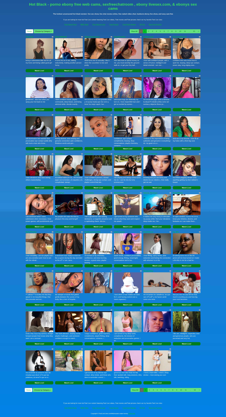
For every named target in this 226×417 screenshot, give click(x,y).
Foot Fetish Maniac (129, 24)
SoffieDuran (60, 76)
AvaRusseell (148, 37)
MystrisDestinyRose (122, 154)
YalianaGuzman (91, 349)
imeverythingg (178, 154)
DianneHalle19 (61, 37)
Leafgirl (117, 76)
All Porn (142, 24)
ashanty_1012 (31, 154)
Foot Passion (114, 24)
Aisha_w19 (89, 76)
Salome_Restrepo (150, 193)
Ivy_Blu (176, 232)
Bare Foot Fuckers (155, 24)
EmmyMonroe (31, 115)
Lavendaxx (89, 271)
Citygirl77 (118, 271)
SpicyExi (58, 349)
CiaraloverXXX (178, 115)
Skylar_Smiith (119, 310)
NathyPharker (31, 232)
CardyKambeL (178, 271)
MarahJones (178, 310)
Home (29, 31)
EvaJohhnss (148, 232)
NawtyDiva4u (31, 76)
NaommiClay (148, 271)
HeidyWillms (178, 193)
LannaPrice (59, 310)
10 (180, 31)
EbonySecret (119, 349)
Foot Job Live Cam (98, 24)
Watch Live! (39, 71)
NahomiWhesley (91, 310)
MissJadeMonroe (180, 37)
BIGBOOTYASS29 (150, 154)
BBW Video (84, 24)
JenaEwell (30, 193)
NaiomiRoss (60, 154)
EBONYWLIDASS (120, 193)
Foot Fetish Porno (70, 24)
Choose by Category (43, 31)
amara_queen (119, 232)
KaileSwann (60, 115)
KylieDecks (89, 154)
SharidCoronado (150, 115)
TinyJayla (29, 37)
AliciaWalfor (89, 193)
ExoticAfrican (119, 115)
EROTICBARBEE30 (150, 349)
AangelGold (30, 271)
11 (185, 31)
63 (194, 31)
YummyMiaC (89, 115)
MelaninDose (31, 310)
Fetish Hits (132, 413)
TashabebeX (148, 310)
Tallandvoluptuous (92, 37)
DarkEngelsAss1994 (93, 232)
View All (134, 31)
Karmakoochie (119, 37)
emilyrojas (59, 271)
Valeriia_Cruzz (31, 349)
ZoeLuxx (146, 76)
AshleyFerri (59, 193)
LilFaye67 (59, 232)
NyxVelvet (177, 76)
